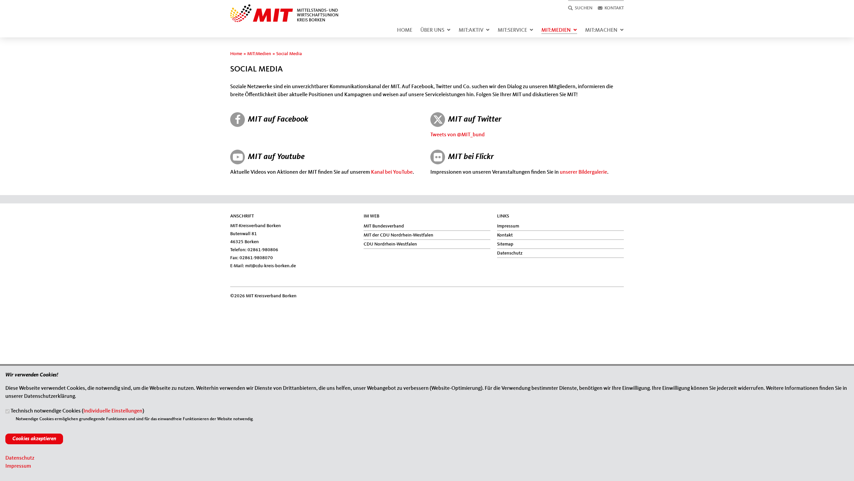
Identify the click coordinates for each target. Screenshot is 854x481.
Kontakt (505, 235)
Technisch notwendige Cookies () (77, 411)
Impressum (508, 226)
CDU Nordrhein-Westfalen (390, 244)
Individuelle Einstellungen (112, 411)
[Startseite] (291, 8)
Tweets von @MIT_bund (457, 135)
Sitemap (505, 244)
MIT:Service (512, 30)
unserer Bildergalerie (583, 172)
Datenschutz (509, 253)
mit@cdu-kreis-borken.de (270, 266)
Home (404, 30)
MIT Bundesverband (384, 226)
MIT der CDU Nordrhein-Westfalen (398, 235)
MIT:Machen (601, 30)
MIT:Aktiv (471, 30)
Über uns (432, 30)
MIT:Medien (556, 30)
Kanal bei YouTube (392, 172)
